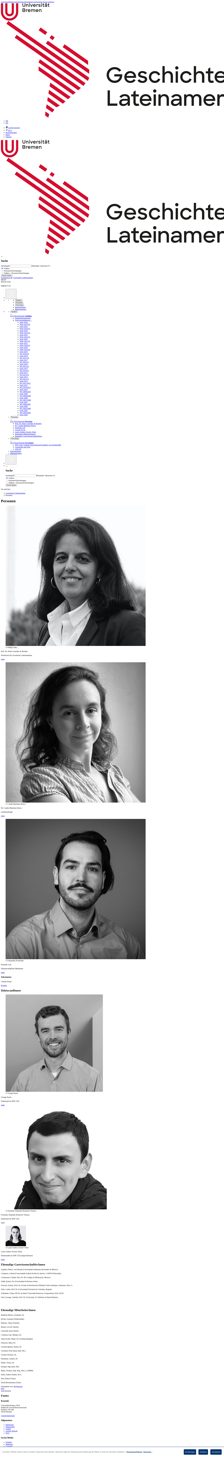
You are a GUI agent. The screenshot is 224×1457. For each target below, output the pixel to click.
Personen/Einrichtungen (12, 271)
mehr (3, 659)
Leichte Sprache (12, 1431)
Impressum (10, 1425)
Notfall (8, 1429)
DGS (7, 1433)
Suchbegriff (5, 266)
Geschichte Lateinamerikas (23, 278)
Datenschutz (10, 1427)
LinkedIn (9, 1446)
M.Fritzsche (18, 1387)
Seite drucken (6, 1391)
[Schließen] (11, 314)
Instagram (9, 1444)
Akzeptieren (216, 1452)
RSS (2, 1389)
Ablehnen (203, 1452)
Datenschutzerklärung (134, 1452)
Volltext (6, 268)
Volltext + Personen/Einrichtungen (16, 273)
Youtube (9, 1442)
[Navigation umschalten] (2, 256)
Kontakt (4, 986)
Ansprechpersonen (8, 1416)
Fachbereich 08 (6, 278)
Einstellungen (190, 1452)
